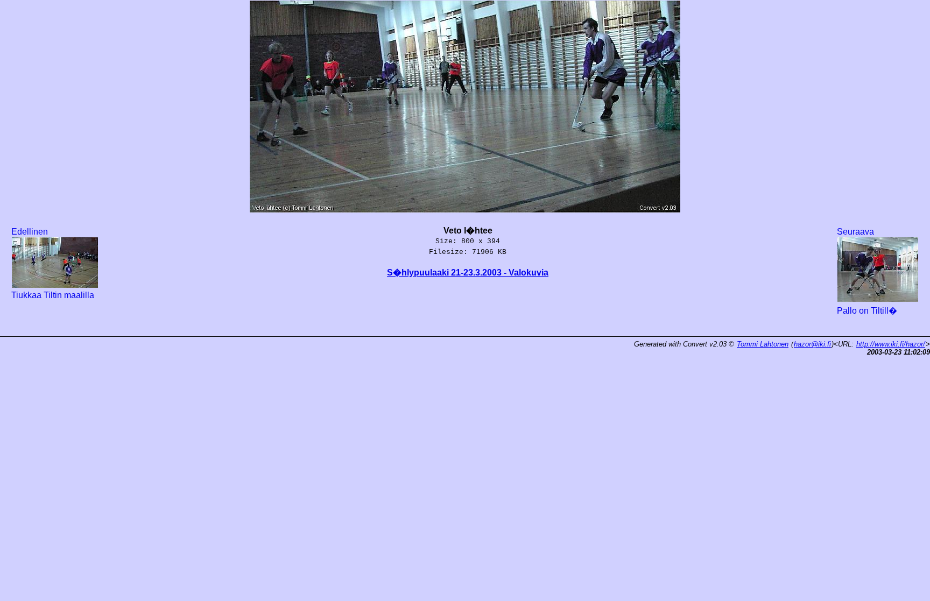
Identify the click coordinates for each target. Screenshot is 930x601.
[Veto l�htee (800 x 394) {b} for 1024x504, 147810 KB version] (465, 206)
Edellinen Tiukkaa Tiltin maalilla (52, 263)
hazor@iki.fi (812, 344)
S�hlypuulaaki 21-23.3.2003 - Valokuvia (467, 272)
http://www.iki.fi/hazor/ (890, 344)
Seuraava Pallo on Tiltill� (867, 271)
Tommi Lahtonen (762, 344)
